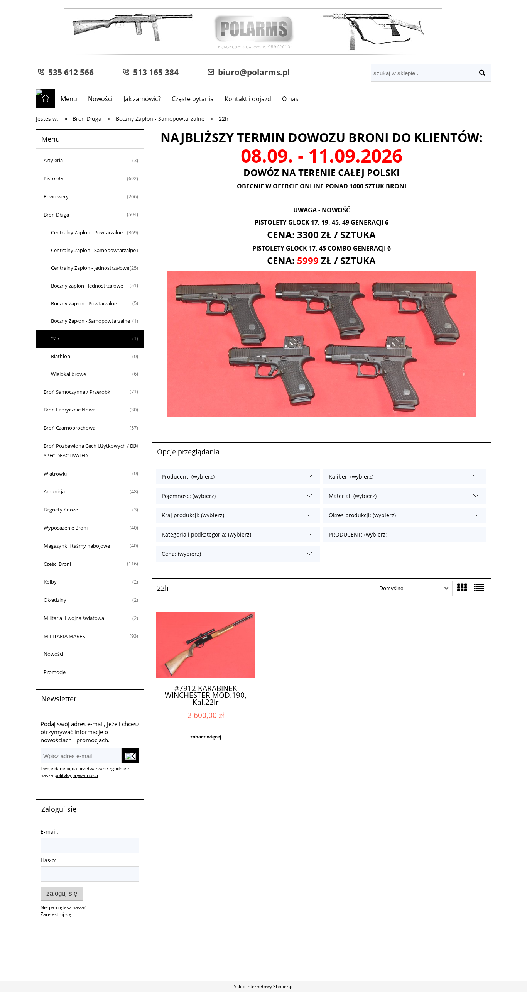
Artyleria (53, 160)
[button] (205, 737)
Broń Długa (56, 214)
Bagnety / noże (61, 509)
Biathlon (60, 356)
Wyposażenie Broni (66, 527)
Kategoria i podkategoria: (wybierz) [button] (206, 534)
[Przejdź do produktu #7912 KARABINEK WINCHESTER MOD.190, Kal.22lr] (205, 644)
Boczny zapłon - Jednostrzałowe (87, 285)
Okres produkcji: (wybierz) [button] (362, 515)
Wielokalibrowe (68, 374)
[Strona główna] (239, 32)
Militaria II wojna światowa (74, 617)
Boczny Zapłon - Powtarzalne (84, 303)
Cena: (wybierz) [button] (181, 553)
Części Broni (57, 563)
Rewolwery (56, 196)
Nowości (53, 653)
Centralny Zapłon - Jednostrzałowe (90, 267)
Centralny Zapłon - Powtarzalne (87, 232)
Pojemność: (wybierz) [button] (189, 495)
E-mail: (49, 831)
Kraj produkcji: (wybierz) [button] (193, 515)
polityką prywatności (76, 775)
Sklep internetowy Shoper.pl (264, 986)
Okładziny (55, 599)
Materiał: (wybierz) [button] (353, 495)
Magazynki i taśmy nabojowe (77, 545)
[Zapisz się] (130, 755)
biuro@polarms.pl (252, 72)
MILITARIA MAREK (64, 636)
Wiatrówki (55, 473)
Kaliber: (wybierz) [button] (351, 476)
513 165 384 (154, 72)
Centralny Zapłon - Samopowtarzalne (93, 250)
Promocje (55, 672)
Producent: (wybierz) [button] (188, 476)
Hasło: (48, 860)
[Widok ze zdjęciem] (462, 587)
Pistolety (54, 178)
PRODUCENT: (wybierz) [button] (358, 534)
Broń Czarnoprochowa (69, 427)
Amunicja (54, 491)
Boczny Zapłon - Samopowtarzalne (90, 320)
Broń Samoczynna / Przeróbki (77, 391)
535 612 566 (69, 72)
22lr (55, 338)
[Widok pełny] (479, 587)
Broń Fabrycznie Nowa (69, 409)
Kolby (50, 581)
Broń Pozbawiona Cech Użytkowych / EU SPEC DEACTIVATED (90, 450)
